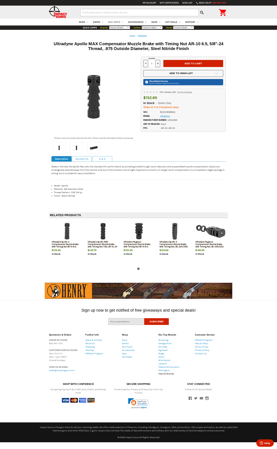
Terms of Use (201, 346)
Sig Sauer (163, 350)
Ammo (96, 22)
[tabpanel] (67, 243)
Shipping (90, 346)
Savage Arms (165, 343)
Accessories (135, 22)
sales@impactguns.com (62, 370)
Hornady (162, 346)
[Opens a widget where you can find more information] (265, 443)
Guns (82, 22)
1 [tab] (138, 269)
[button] (138, 403)
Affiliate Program (94, 353)
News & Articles (93, 340)
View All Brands (166, 373)
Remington (164, 370)
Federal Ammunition (168, 367)
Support (190, 22)
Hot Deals (171, 22)
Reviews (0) (82, 158)
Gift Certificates (169, 2)
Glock (161, 357)
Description (61, 158)
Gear (154, 22)
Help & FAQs (201, 343)
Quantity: (151, 58)
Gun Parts (114, 22)
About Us (90, 343)
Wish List (187, 2)
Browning (163, 340)
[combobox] (139, 12)
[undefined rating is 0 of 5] (151, 92)
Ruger (161, 353)
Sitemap (89, 350)
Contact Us (201, 353)
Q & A (102, 158)
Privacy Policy (202, 350)
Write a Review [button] (184, 92)
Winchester (164, 360)
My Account (149, 2)
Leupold (162, 363)
